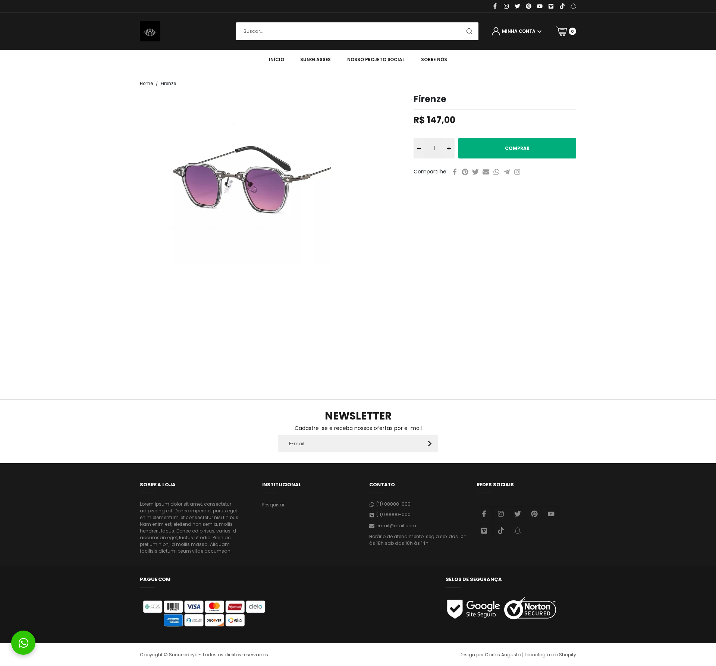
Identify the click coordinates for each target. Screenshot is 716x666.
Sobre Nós (434, 59)
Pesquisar (273, 505)
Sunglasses (315, 59)
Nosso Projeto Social (376, 59)
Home (146, 84)
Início (276, 59)
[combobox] (357, 31)
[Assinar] (429, 443)
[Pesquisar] (469, 31)
